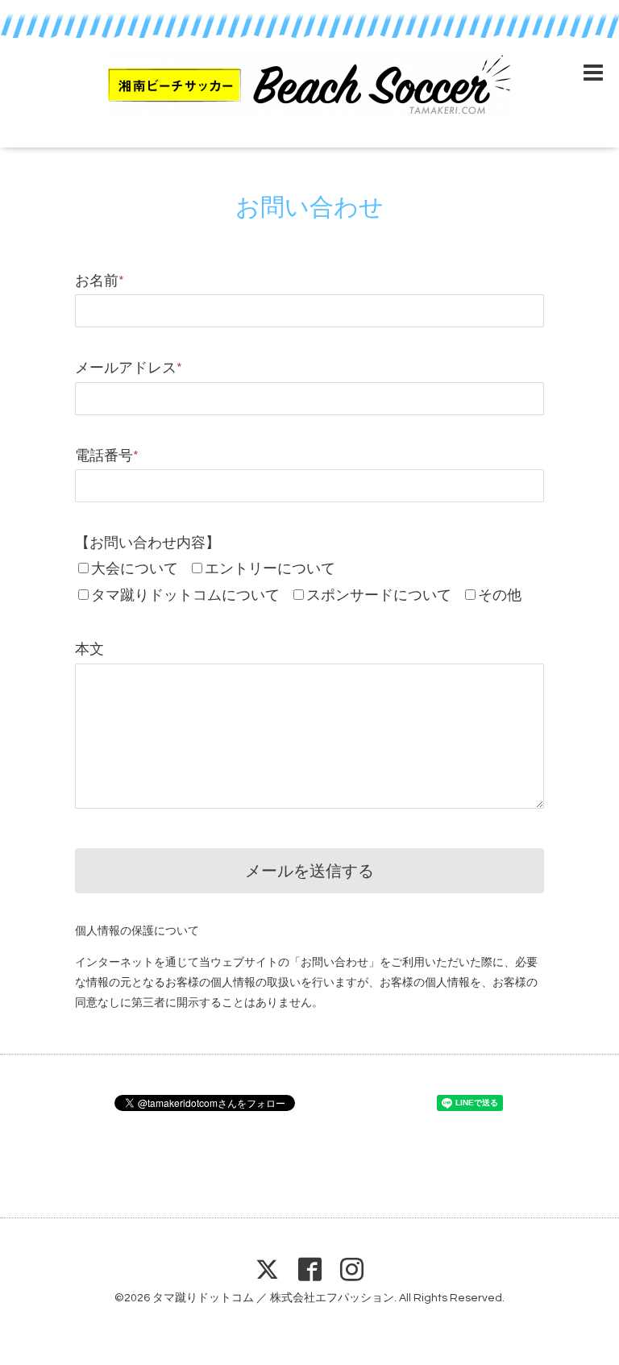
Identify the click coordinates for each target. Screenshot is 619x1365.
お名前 (99, 281)
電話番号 (107, 456)
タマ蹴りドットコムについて (185, 595)
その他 (499, 595)
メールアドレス (128, 368)
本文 (89, 649)
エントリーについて (270, 568)
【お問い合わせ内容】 (147, 543)
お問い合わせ (309, 207)
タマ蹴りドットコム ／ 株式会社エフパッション (273, 1298)
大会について (134, 568)
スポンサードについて (378, 595)
